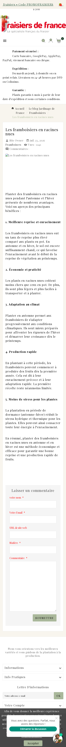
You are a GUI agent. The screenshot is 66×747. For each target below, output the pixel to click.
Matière (15, 543)
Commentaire (18, 558)
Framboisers (13, 144)
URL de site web (18, 527)
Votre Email (17, 512)
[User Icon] (51, 41)
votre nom (17, 497)
